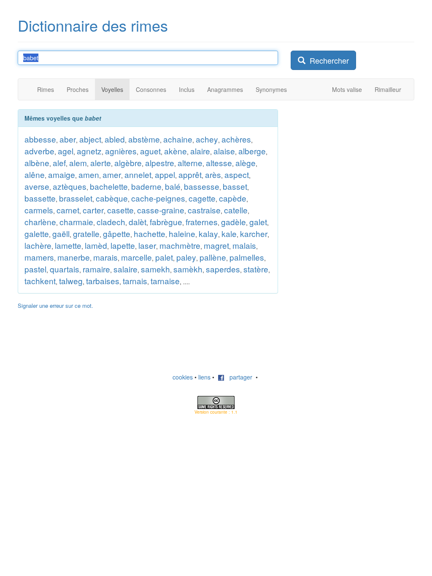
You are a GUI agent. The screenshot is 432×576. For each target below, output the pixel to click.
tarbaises (102, 280)
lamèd (96, 245)
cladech (111, 221)
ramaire (96, 269)
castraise (204, 209)
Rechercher (327, 60)
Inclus (186, 89)
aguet (150, 150)
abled (115, 139)
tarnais (135, 280)
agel (65, 150)
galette (36, 233)
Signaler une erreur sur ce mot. (55, 305)
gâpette (116, 233)
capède (232, 198)
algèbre (128, 162)
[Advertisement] (354, 162)
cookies (183, 377)
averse (36, 186)
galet (258, 221)
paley (186, 257)
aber (67, 139)
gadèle (233, 221)
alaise (224, 150)
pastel (35, 269)
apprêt (190, 174)
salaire (125, 269)
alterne (190, 162)
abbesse (40, 139)
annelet (137, 174)
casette (120, 209)
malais (244, 245)
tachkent (40, 280)
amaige (61, 174)
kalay (208, 233)
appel (165, 174)
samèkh (187, 269)
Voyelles (112, 89)
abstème (144, 139)
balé (173, 186)
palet (164, 257)
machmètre (179, 245)
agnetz (89, 150)
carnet (68, 209)
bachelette (109, 186)
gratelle (86, 233)
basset (235, 186)
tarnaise (165, 280)
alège (245, 162)
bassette (40, 198)
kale (229, 233)
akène (175, 150)
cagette (202, 198)
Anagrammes (225, 89)
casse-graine (160, 209)
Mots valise (347, 89)
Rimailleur (388, 89)
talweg (71, 280)
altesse (219, 162)
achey (207, 139)
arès (213, 174)
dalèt (137, 221)
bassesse (201, 186)
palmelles (247, 257)
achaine (177, 139)
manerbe (73, 257)
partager (238, 377)
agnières (121, 150)
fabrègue (166, 221)
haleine (182, 233)
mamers (39, 257)
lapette (123, 245)
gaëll (61, 233)
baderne (146, 186)
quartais (64, 269)
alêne (34, 174)
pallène (213, 257)
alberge (252, 150)
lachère (37, 245)
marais (105, 257)
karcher (253, 233)
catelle (236, 209)
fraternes (202, 221)
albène (36, 162)
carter (93, 209)
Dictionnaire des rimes (93, 25)
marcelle (136, 257)
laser (147, 245)
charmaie (76, 221)
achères (236, 139)
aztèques (69, 186)
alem (78, 162)
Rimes (45, 89)
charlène (40, 221)
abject (90, 139)
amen (88, 174)
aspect (236, 174)
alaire (200, 150)
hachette (149, 233)
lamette (68, 245)
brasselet (75, 198)
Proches (78, 89)
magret (216, 245)
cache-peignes (158, 198)
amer (112, 174)
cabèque (112, 198)
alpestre (159, 162)
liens (204, 377)
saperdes (223, 269)
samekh (155, 269)
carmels (38, 209)
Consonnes (151, 89)
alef (59, 162)
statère (255, 269)
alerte (100, 162)
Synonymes (271, 89)
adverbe (39, 150)
